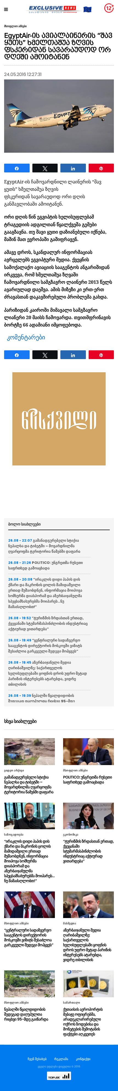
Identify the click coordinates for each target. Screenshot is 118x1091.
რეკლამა (61, 1059)
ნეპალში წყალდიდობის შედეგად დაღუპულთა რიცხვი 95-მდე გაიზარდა (41, 701)
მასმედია (69, 923)
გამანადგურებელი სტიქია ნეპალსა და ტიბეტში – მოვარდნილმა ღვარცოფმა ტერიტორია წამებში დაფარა (44, 546)
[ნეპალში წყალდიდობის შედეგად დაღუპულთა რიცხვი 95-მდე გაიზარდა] (29, 983)
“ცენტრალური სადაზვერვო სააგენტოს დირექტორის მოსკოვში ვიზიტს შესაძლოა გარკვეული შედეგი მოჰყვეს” (45, 646)
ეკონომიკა (70, 834)
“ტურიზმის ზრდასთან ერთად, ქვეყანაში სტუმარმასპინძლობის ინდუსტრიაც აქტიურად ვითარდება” (48, 623)
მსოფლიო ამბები (15, 26)
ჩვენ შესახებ (37, 1059)
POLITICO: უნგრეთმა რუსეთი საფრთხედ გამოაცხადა (45, 565)
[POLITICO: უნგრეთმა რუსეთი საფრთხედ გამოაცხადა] (88, 751)
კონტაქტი (83, 1059)
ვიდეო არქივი (14, 770)
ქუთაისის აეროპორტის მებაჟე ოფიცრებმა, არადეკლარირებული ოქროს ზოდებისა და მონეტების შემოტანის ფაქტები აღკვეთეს (83, 1022)
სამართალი (71, 1002)
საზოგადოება (14, 834)
